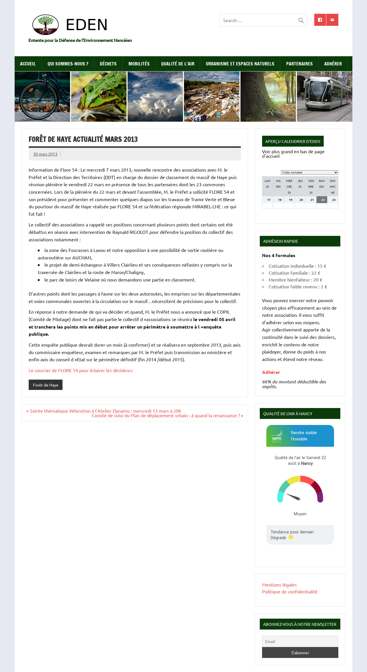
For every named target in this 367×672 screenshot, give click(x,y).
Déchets (108, 64)
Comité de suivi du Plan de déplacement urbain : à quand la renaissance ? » (167, 415)
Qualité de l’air (177, 64)
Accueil (28, 64)
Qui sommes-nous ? (68, 64)
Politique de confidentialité (289, 591)
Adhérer (333, 64)
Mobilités (139, 64)
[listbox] (309, 172)
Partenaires (299, 64)
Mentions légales (279, 584)
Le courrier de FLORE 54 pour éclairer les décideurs (81, 370)
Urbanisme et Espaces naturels (240, 64)
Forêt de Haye (45, 384)
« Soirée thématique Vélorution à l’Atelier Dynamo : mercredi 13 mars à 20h (103, 410)
